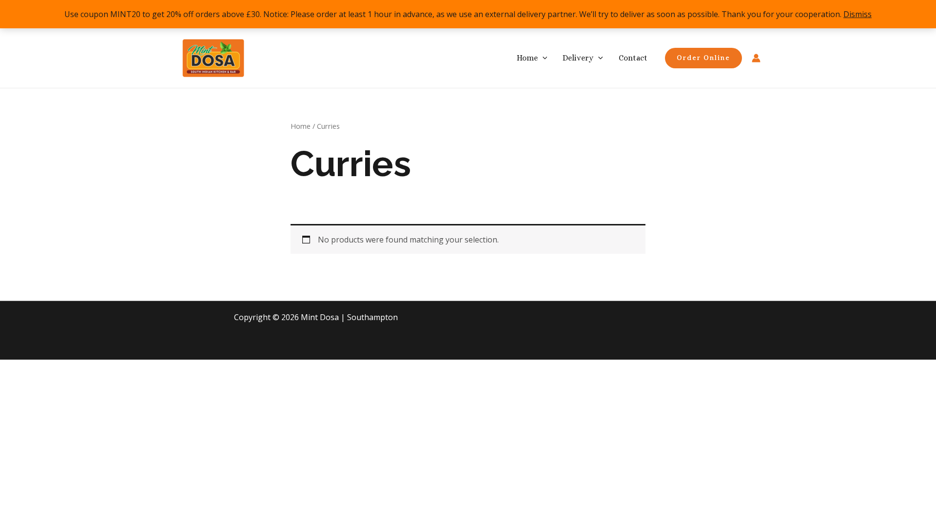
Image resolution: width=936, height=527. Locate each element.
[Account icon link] (756, 58)
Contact (633, 57)
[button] (542, 58)
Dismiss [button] (857, 14)
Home (527, 57)
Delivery (578, 57)
